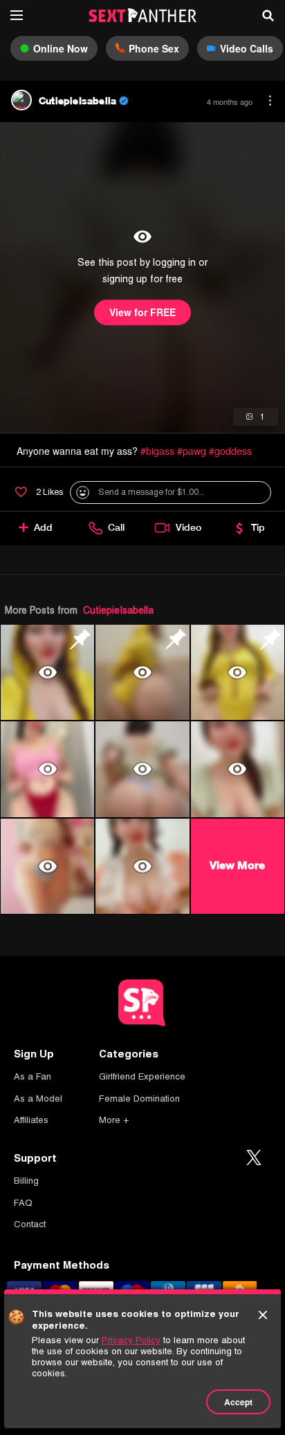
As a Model (38, 1098)
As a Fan (32, 1076)
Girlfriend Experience (142, 1076)
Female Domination (139, 1098)
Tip (258, 527)
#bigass (157, 451)
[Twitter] (254, 1158)
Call (116, 527)
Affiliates (31, 1120)
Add (43, 527)
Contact (30, 1224)
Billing (26, 1180)
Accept (238, 1402)
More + (114, 1120)
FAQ (23, 1203)
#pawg (191, 451)
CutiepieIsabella (118, 610)
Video (188, 527)
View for (142, 313)
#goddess (230, 451)
